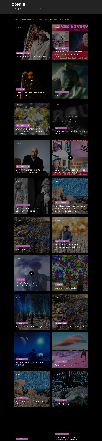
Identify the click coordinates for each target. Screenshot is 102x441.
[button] (86, 19)
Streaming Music (64, 19)
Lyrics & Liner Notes (42, 19)
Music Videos (53, 19)
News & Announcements (27, 19)
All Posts (16, 19)
